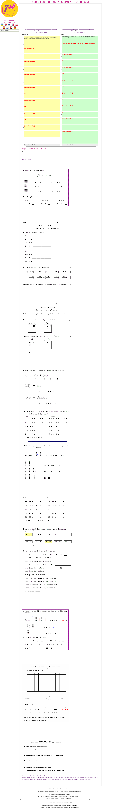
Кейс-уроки (75, 788)
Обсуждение (41, 30)
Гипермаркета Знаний (62, 791)
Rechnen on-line (26, 159)
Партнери (63, 788)
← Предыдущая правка (41, 32)
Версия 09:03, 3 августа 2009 (33, 29)
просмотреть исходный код (49, 29)
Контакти (68, 788)
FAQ (58, 788)
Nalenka (35, 30)
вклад (47, 30)
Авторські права (44, 788)
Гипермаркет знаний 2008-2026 (64, 802)
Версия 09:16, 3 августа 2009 (70, 29)
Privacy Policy (53, 788)
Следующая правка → (79, 32)
